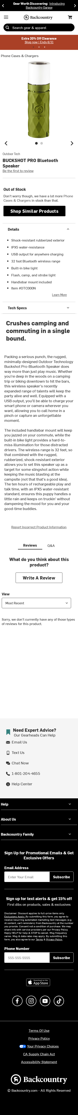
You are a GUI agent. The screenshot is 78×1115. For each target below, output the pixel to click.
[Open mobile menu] (6, 17)
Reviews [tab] (30, 545)
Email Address (16, 867)
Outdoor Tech (11, 154)
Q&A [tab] (51, 545)
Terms (39, 939)
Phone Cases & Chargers (20, 55)
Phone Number (16, 948)
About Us (8, 819)
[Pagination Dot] (33, 47)
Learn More (59, 295)
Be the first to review (18, 170)
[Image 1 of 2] (36, 143)
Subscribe (61, 876)
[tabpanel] (39, 594)
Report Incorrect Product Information (39, 527)
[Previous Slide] (3, 5)
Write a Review (39, 578)
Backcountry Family (17, 834)
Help (4, 804)
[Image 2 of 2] (41, 143)
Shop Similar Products (34, 211)
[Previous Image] (6, 143)
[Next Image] (72, 143)
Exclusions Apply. (15, 916)
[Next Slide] (75, 5)
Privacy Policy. (54, 939)
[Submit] (7, 27)
